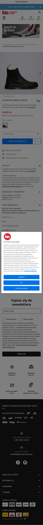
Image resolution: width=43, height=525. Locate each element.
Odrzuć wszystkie (21, 288)
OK (21, 282)
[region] (21, 262)
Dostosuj (22, 277)
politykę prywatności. (30, 271)
